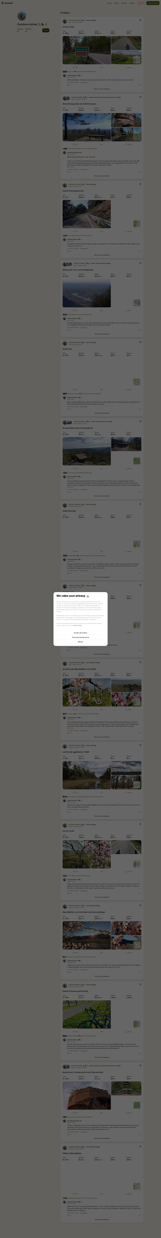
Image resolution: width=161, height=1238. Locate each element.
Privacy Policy (77, 625)
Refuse (80, 642)
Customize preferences (80, 637)
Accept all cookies (80, 633)
